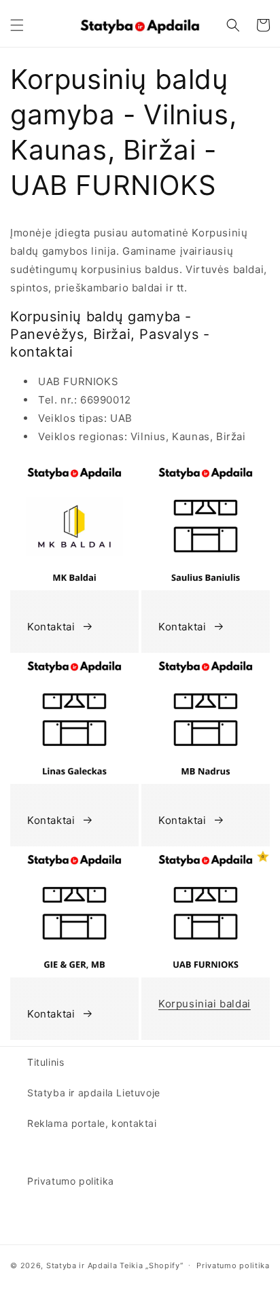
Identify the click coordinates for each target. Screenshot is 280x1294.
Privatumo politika (70, 1181)
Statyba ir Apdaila (82, 1265)
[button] (17, 25)
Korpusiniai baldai (204, 1003)
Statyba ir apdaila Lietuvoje (93, 1092)
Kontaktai (51, 626)
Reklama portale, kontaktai (92, 1123)
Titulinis (45, 1062)
